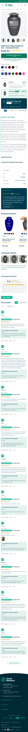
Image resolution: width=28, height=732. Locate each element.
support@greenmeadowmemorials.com (12, 696)
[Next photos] (26, 259)
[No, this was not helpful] (14, 340)
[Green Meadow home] (9, 5)
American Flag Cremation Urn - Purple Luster (9, 73)
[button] (5, 233)
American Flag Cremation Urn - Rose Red (9, 67)
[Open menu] (2, 5)
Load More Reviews (14, 663)
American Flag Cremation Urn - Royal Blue (2, 67)
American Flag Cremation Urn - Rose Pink (23, 73)
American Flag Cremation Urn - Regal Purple (6, 67)
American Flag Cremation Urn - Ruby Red (16, 73)
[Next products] (26, 232)
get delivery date (16, 103)
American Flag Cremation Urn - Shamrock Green (13, 73)
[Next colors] (15, 233)
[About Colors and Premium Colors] (10, 64)
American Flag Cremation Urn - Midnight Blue (2, 73)
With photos (23, 302)
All (16, 302)
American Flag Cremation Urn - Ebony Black (13, 67)
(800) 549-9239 (7, 690)
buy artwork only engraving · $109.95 (12, 59)
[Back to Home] (1, 9)
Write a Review (7, 297)
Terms (6, 724)
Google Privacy (15, 727)
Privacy (2, 724)
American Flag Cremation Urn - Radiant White (16, 67)
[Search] (18, 5)
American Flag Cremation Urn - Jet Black (20, 73)
